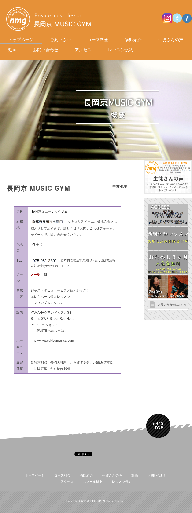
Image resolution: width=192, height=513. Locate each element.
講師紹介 (133, 39)
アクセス (83, 49)
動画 (12, 49)
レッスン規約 (120, 49)
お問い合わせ (45, 49)
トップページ (20, 39)
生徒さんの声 (170, 39)
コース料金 (97, 39)
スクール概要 (93, 481)
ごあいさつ (60, 39)
